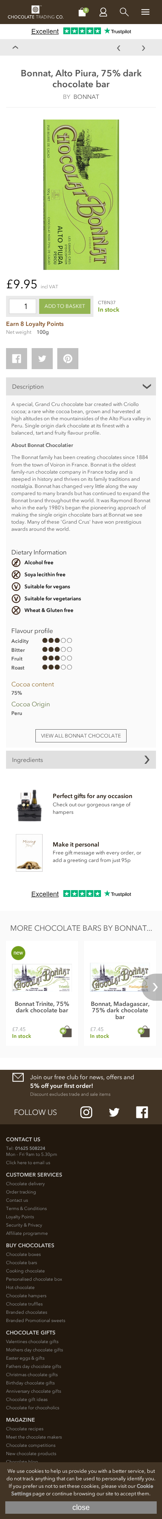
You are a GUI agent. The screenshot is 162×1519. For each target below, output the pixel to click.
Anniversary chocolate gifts (33, 1391)
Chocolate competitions (30, 1445)
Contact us (17, 1200)
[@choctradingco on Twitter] (114, 1112)
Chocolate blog (22, 1461)
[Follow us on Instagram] (86, 1112)
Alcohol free (38, 562)
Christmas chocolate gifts (32, 1374)
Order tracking (21, 1192)
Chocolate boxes (23, 1254)
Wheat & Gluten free (48, 610)
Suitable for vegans (47, 586)
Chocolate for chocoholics (32, 1407)
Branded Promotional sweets (35, 1320)
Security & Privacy (24, 1225)
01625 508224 (30, 1148)
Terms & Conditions (26, 1208)
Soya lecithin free (45, 574)
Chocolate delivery (25, 1183)
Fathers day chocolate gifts (33, 1366)
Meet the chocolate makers (34, 1437)
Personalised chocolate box (34, 1279)
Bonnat (86, 96)
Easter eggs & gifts (25, 1358)
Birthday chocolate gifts (30, 1383)
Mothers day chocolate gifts (34, 1349)
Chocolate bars (21, 1262)
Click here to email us (28, 1162)
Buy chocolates (30, 1245)
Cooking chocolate (25, 1271)
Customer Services (34, 1175)
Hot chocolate (20, 1287)
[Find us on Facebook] (142, 1112)
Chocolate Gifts (30, 1333)
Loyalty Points (20, 1216)
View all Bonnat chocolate (81, 736)
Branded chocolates (26, 1312)
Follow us (35, 1112)
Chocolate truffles (24, 1304)
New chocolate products (31, 1453)
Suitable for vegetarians (52, 598)
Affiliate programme (27, 1233)
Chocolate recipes (24, 1428)
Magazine (20, 1420)
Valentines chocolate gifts (32, 1341)
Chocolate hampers (26, 1295)
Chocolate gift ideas (26, 1399)
